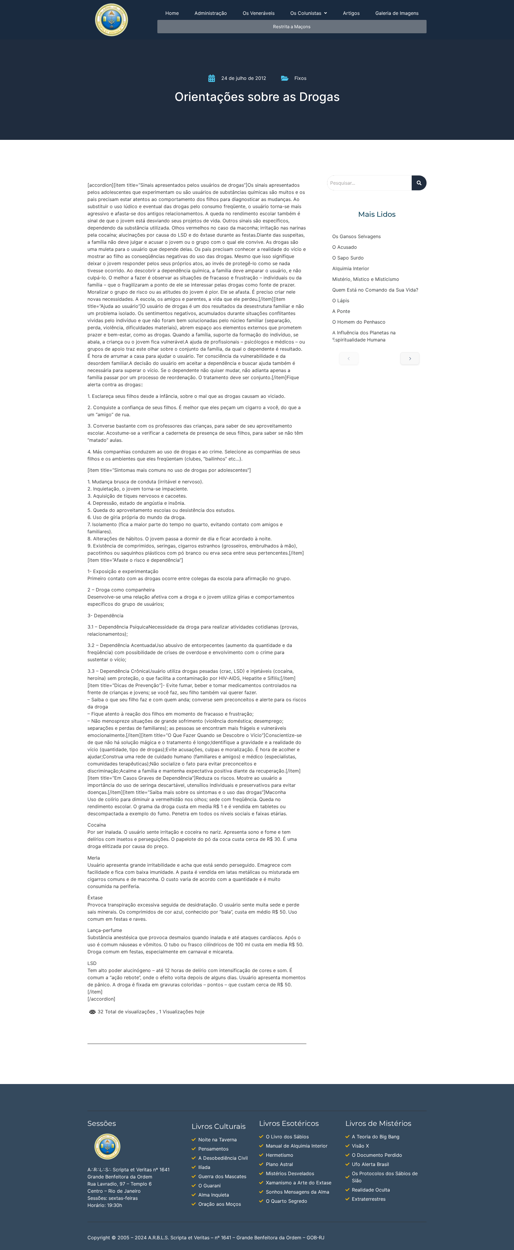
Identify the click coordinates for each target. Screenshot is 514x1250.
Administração (211, 13)
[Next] (409, 358)
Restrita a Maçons (292, 26)
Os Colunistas (305, 13)
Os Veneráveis (259, 13)
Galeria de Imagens (397, 13)
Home (172, 13)
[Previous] (348, 358)
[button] (309, 13)
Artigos (351, 13)
